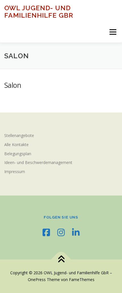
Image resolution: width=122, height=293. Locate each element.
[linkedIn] (75, 232)
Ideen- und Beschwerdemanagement (38, 162)
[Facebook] (46, 232)
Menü (112, 32)
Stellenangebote (19, 135)
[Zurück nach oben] (61, 260)
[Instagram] (61, 232)
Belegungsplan (17, 153)
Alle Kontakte (16, 144)
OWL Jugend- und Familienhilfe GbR (38, 11)
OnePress (37, 279)
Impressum (14, 171)
